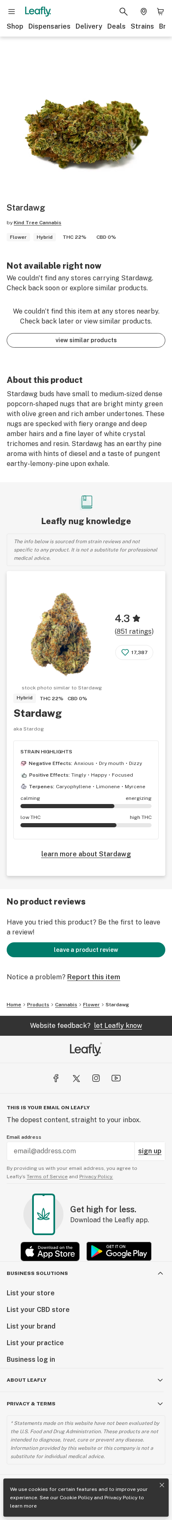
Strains (142, 26)
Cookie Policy (76, 1497)
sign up (150, 1151)
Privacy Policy (120, 1497)
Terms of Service (47, 1176)
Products (38, 1005)
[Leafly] (38, 12)
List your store (31, 1293)
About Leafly (26, 1380)
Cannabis (66, 1005)
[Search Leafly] (124, 12)
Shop (15, 26)
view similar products (86, 340)
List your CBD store (38, 1310)
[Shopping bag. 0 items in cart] (160, 12)
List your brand (31, 1326)
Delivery (89, 26)
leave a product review (86, 949)
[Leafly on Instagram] (96, 1078)
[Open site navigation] (12, 12)
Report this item (93, 977)
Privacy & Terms (31, 1404)
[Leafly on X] (76, 1078)
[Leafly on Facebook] (56, 1078)
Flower (91, 1005)
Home (14, 1005)
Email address (24, 1137)
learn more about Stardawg (86, 854)
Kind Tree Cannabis (37, 223)
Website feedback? (86, 1026)
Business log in (31, 1359)
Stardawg (37, 713)
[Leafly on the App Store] (50, 1251)
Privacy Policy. (96, 1176)
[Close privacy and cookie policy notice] (162, 1485)
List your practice (35, 1343)
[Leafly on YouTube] (116, 1078)
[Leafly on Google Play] (119, 1251)
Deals (116, 26)
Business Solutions (37, 1273)
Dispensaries (49, 26)
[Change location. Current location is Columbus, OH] (144, 12)
